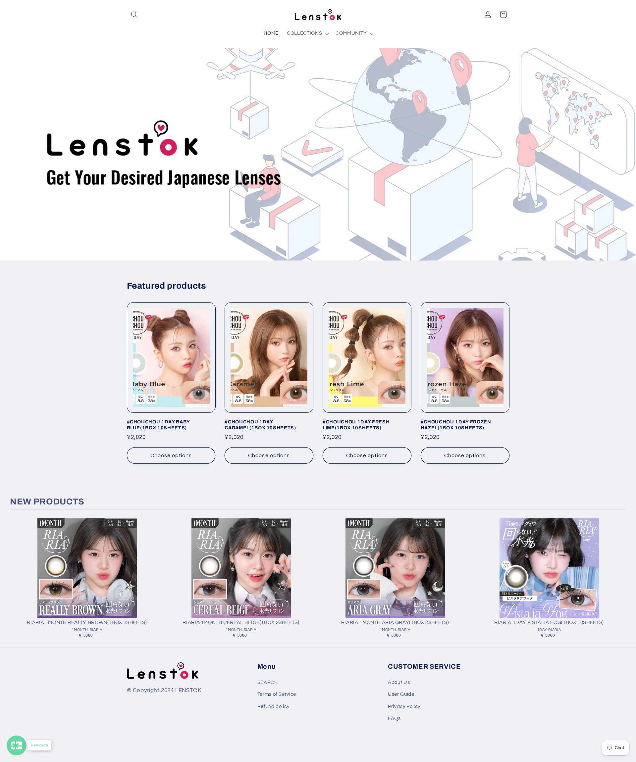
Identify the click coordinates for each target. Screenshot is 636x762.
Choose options (171, 455)
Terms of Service (276, 694)
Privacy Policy (404, 706)
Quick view (87, 575)
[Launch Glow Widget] (16, 745)
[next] (619, 580)
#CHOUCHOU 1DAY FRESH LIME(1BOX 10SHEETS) (356, 424)
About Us (399, 682)
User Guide (401, 694)
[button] (134, 14)
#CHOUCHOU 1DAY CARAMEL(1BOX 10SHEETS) (260, 424)
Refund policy (273, 706)
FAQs (394, 718)
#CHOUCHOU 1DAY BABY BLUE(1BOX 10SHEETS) (158, 424)
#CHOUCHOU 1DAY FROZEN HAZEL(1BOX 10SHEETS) (456, 424)
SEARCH (267, 682)
